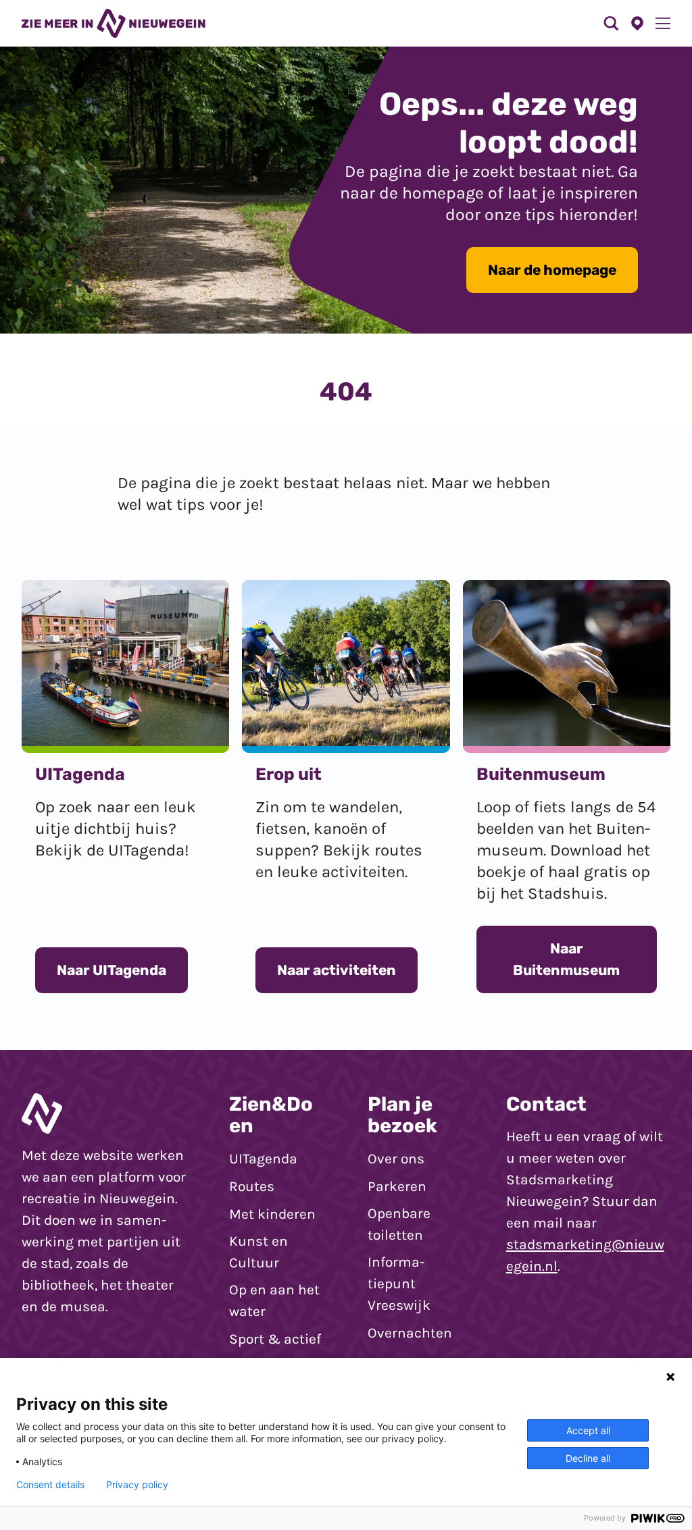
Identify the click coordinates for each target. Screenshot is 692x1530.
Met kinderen (272, 1214)
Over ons (396, 1159)
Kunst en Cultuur (258, 1252)
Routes (251, 1186)
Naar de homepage (552, 269)
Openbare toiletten (399, 1224)
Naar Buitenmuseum (566, 959)
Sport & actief (275, 1339)
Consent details (50, 1484)
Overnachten (410, 1333)
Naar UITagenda (111, 969)
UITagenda (263, 1159)
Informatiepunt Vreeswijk (399, 1283)
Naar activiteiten (336, 969)
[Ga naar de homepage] (113, 23)
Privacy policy (137, 1484)
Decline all (588, 1458)
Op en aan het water (274, 1300)
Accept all (588, 1430)
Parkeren (397, 1186)
